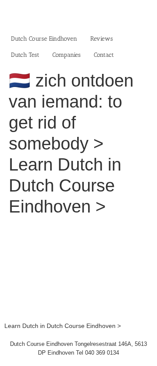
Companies (66, 55)
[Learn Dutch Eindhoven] (78, 228)
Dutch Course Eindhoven (44, 38)
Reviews (101, 38)
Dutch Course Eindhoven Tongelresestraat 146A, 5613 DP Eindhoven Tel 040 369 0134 (78, 348)
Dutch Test (25, 55)
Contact (104, 55)
